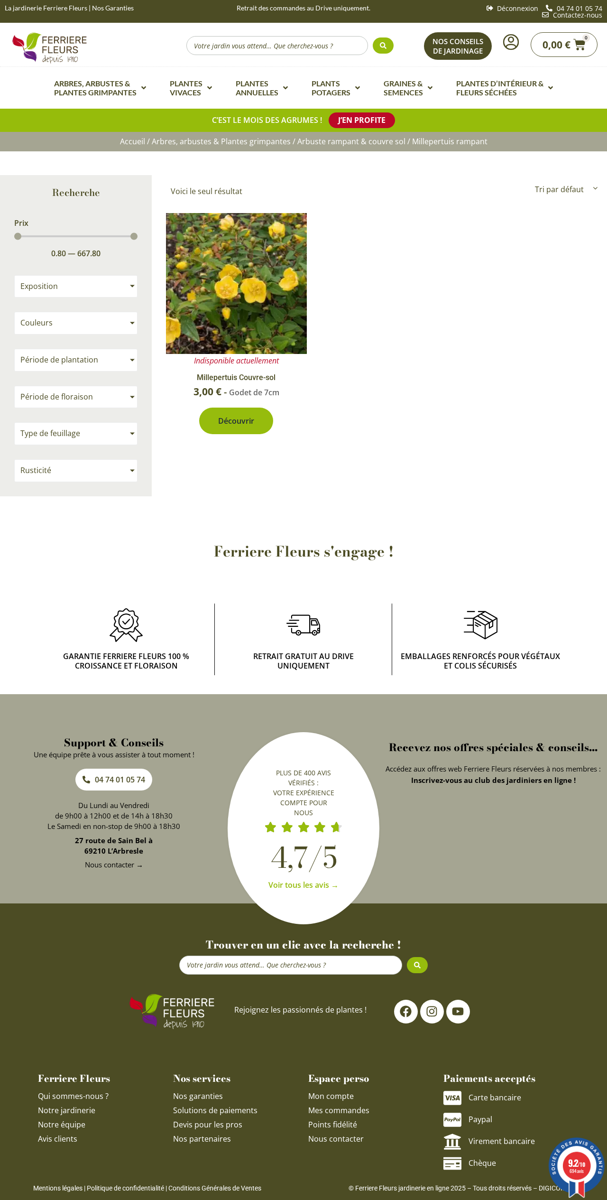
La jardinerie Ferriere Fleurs (46, 8)
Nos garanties (198, 1096)
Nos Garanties (113, 8)
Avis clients (57, 1139)
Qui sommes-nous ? (74, 1096)
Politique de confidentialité (125, 1188)
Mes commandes (338, 1110)
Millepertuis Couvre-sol (236, 377)
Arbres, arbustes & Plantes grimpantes (221, 141)
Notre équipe (61, 1124)
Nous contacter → (114, 864)
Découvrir (236, 421)
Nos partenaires (202, 1139)
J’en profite (362, 120)
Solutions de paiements (215, 1110)
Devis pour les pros (207, 1124)
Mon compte (331, 1096)
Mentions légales (58, 1188)
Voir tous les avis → (303, 885)
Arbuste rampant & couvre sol (351, 141)
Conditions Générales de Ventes (214, 1188)
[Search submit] (383, 45)
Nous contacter (336, 1139)
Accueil (132, 141)
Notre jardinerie (66, 1110)
